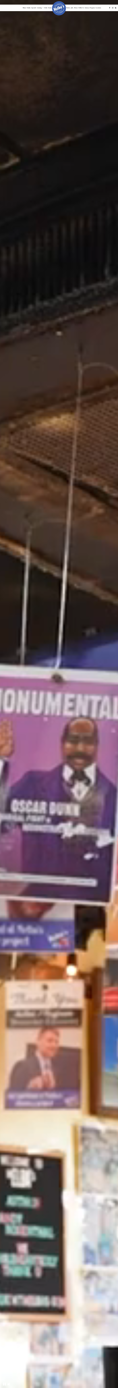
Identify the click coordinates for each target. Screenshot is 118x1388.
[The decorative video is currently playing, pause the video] (4, 1384)
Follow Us (81, 8)
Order (45, 8)
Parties (68, 8)
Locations (98, 8)
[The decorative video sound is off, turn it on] (8, 1384)
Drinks (29, 8)
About (76, 8)
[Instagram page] (112, 7)
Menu (24, 8)
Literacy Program (90, 8)
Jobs (72, 8)
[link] (59, 8)
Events (50, 8)
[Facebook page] (109, 7)
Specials (33, 8)
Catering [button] (39, 8)
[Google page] (115, 7)
